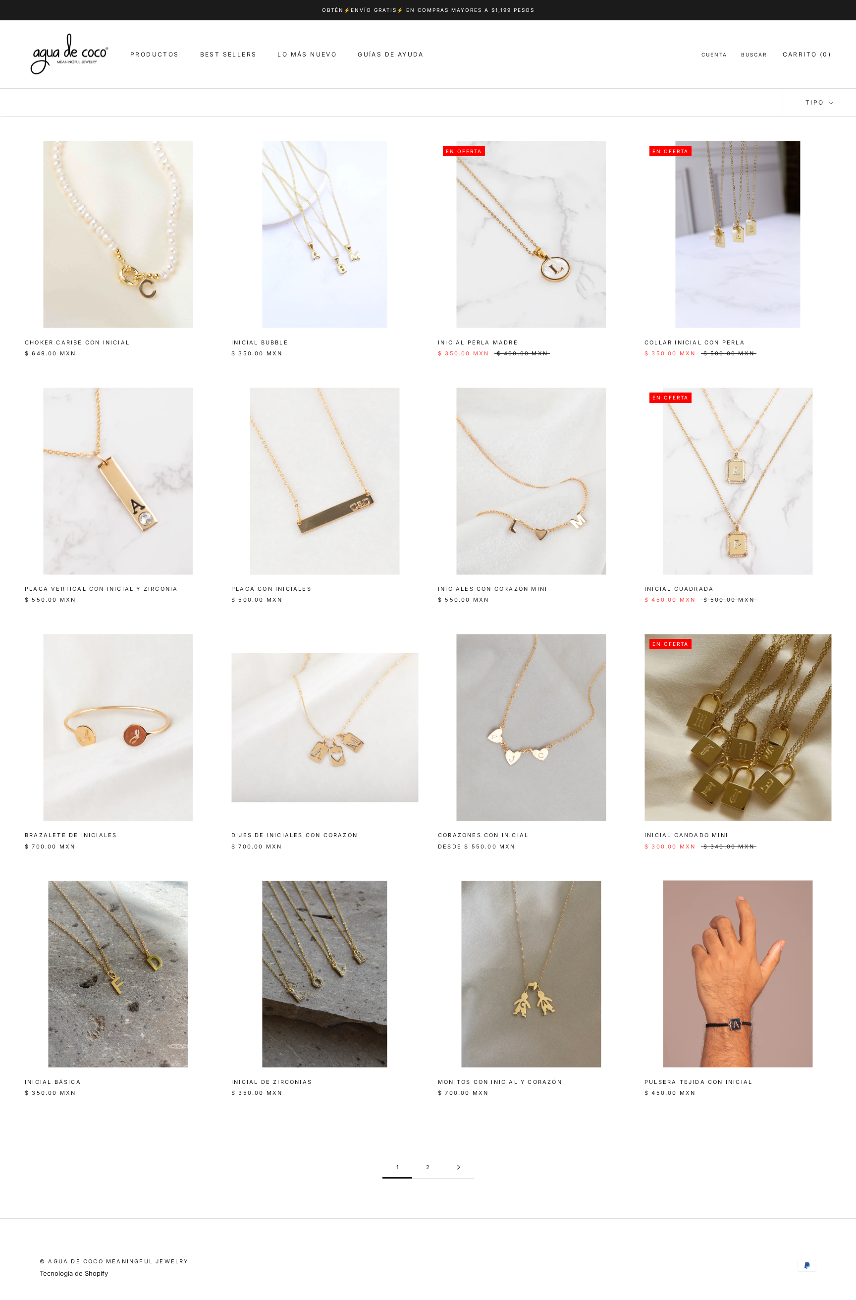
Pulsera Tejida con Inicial (698, 1081)
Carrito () (807, 54)
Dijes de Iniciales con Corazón (294, 835)
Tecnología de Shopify (74, 1273)
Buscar (754, 54)
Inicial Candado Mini (686, 835)
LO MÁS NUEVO (307, 54)
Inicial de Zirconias (271, 1081)
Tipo (816, 102)
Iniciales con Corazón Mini (492, 588)
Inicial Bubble (259, 342)
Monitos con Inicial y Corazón (500, 1081)
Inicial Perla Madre (478, 342)
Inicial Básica (53, 1081)
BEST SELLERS (228, 54)
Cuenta (714, 54)
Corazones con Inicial (483, 835)
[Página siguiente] (458, 1168)
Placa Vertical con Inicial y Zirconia (101, 588)
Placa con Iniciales (271, 588)
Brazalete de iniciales (71, 835)
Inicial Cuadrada (679, 588)
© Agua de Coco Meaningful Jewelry (114, 1261)
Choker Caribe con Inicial (77, 342)
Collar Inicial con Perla (694, 342)
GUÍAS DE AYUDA (391, 54)
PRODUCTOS (154, 54)
